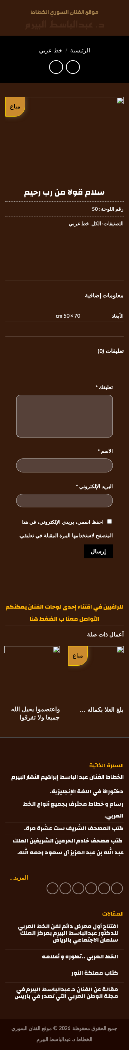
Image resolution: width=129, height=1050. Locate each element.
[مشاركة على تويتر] (91, 245)
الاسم (105, 451)
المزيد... (19, 877)
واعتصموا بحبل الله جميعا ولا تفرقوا (35, 713)
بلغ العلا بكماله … (102, 709)
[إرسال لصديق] (78, 245)
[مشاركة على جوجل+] (65, 245)
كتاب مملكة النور (94, 973)
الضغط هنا (44, 619)
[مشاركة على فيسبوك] (104, 245)
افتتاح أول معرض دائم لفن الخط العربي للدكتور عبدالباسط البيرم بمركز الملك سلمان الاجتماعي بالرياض (68, 933)
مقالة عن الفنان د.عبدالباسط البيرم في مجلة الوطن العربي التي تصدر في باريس (66, 993)
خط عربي (50, 50)
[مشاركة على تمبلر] (52, 245)
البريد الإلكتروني (94, 486)
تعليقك (104, 387)
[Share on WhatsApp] (117, 245)
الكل (96, 223)
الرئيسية (80, 50)
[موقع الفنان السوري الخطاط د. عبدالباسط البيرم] (64, 20)
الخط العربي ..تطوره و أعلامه (80, 956)
